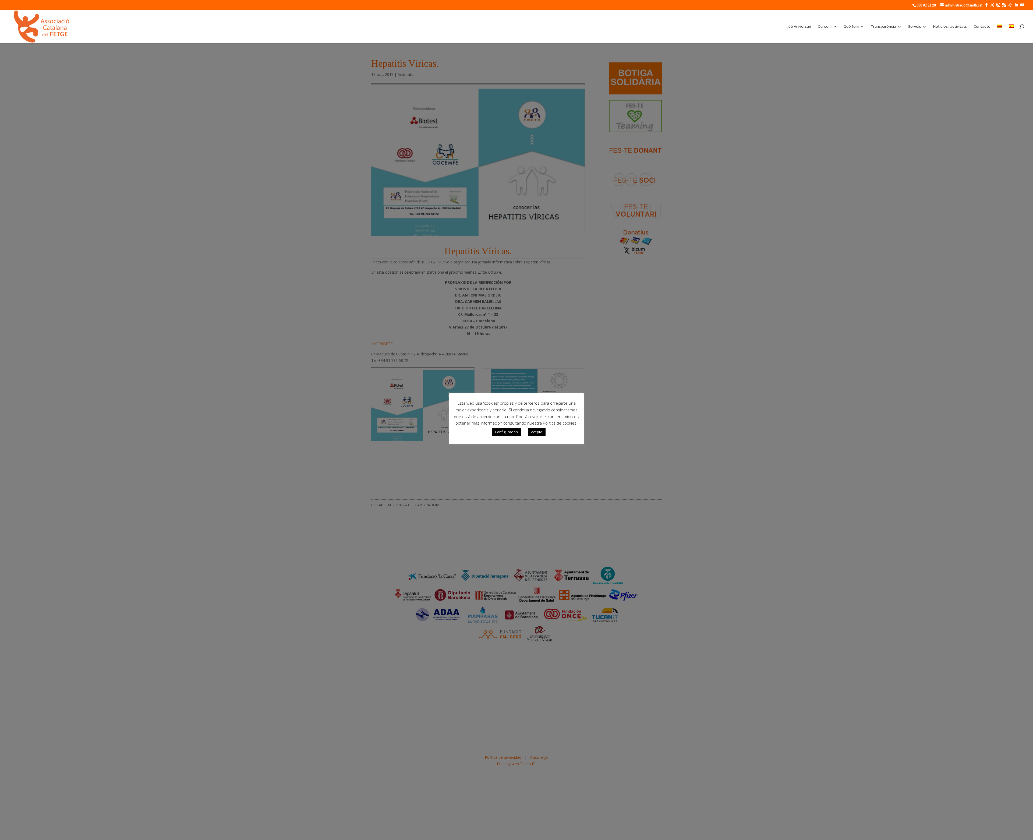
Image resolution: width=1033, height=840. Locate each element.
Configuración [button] (506, 431)
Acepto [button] (536, 431)
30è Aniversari (798, 27)
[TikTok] (1010, 5)
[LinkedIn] (1016, 5)
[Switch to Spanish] (1011, 33)
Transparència (883, 27)
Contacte (982, 27)
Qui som (825, 27)
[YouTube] (1022, 5)
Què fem (851, 27)
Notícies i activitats (950, 27)
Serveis (914, 27)
